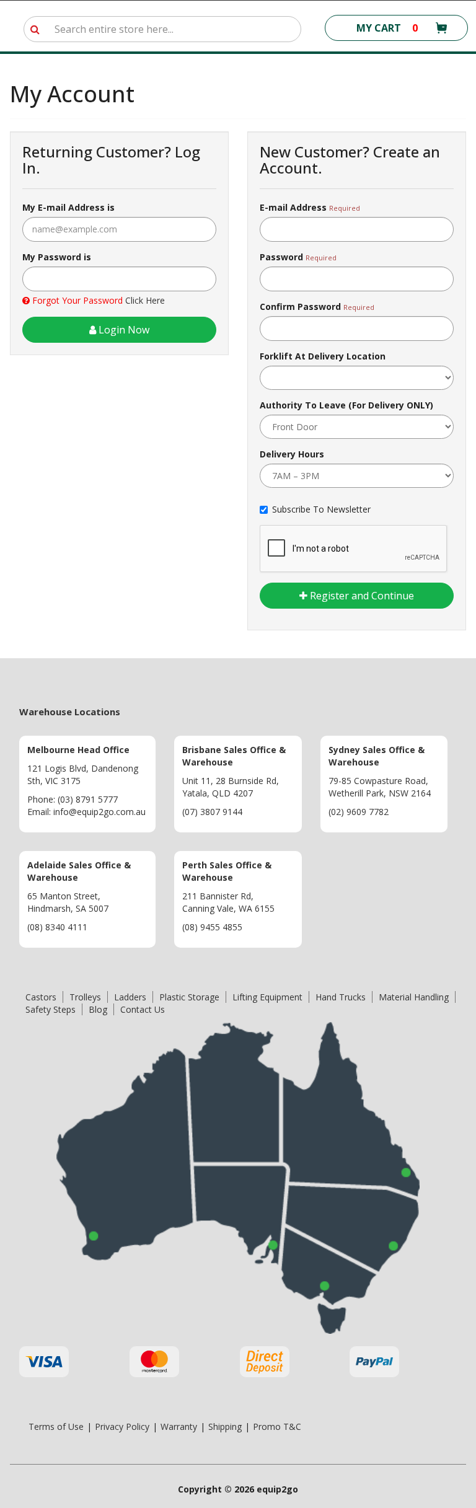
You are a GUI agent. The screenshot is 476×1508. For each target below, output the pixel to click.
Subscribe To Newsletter (321, 509)
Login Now (122, 330)
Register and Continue (360, 595)
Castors (40, 997)
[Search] (35, 29)
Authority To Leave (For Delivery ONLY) (346, 405)
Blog (98, 1009)
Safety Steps (50, 1009)
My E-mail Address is (68, 207)
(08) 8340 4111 (57, 927)
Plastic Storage (189, 997)
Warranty (179, 1426)
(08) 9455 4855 (212, 927)
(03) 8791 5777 (88, 799)
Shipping (225, 1426)
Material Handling (414, 997)
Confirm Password (300, 306)
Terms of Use (56, 1426)
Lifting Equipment (267, 997)
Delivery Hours (292, 454)
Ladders (130, 997)
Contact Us (142, 1009)
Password (281, 257)
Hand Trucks (340, 997)
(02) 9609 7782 (358, 812)
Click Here (145, 300)
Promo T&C (277, 1426)
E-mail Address (293, 207)
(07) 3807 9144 (212, 812)
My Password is (56, 257)
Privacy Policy (122, 1426)
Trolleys (85, 997)
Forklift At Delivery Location (323, 356)
